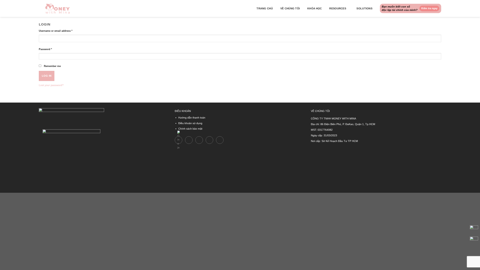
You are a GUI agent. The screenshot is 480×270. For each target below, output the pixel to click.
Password (45, 49)
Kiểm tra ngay (429, 8)
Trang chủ (264, 8)
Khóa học (314, 8)
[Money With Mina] (57, 8)
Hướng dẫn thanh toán (191, 117)
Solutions (364, 8)
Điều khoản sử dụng (190, 123)
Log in (46, 75)
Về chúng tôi (290, 8)
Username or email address (55, 31)
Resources (337, 8)
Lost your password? (51, 85)
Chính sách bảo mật (190, 128)
